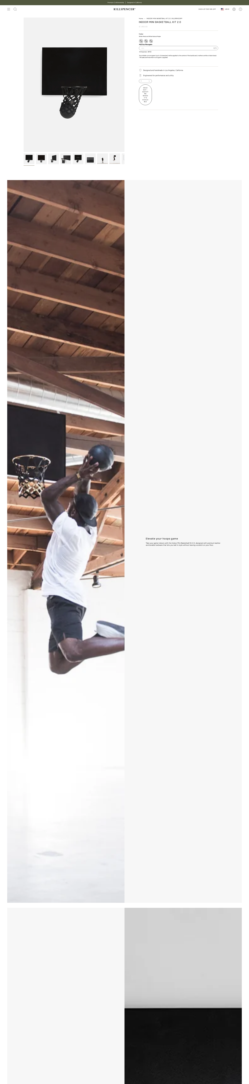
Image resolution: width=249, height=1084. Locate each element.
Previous (24, 85)
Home (141, 18)
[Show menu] (9, 9)
